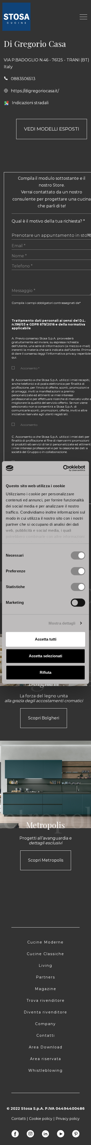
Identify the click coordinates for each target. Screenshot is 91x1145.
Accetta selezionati (45, 656)
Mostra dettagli (62, 623)
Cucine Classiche (45, 954)
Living (45, 965)
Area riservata (45, 1059)
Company (45, 1024)
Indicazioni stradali (30, 102)
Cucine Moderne (45, 942)
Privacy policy (68, 1118)
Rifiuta (45, 672)
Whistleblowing (45, 1070)
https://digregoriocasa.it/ (35, 90)
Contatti (45, 1035)
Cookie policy (40, 1118)
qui (14, 357)
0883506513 (23, 78)
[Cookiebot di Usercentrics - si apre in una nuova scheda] (64, 468)
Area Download (45, 1047)
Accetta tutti (45, 639)
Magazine (45, 989)
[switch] (78, 571)
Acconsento (28, 425)
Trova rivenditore (46, 1000)
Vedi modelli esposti (51, 129)
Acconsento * (29, 368)
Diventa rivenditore (45, 1012)
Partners (45, 977)
